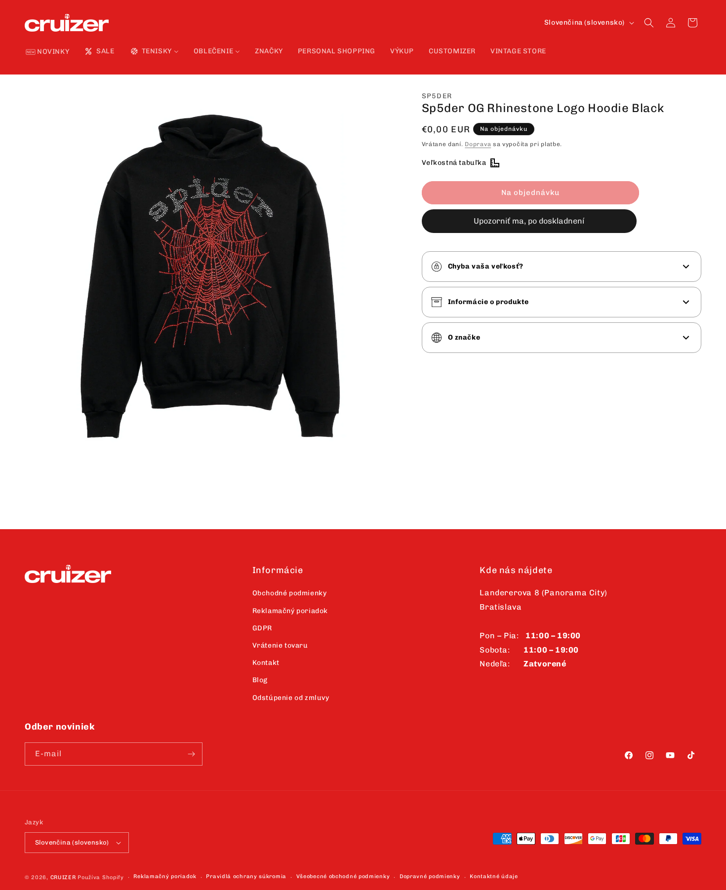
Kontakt (266, 662)
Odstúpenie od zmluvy (290, 698)
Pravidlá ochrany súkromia (246, 876)
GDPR (262, 628)
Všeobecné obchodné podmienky (343, 876)
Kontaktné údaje (494, 876)
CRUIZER (63, 877)
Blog (260, 680)
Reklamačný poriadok (290, 611)
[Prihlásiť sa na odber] (191, 754)
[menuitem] (48, 52)
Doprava (478, 144)
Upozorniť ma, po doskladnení (529, 221)
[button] (649, 23)
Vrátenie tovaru (280, 645)
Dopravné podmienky (430, 876)
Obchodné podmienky (289, 593)
